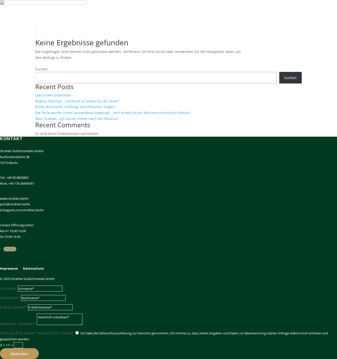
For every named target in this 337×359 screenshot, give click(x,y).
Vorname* (8, 288)
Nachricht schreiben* (18, 323)
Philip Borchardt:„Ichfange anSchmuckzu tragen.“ (76, 106)
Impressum (9, 268)
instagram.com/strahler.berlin (22, 210)
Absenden (19, 354)
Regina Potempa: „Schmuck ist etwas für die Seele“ (77, 101)
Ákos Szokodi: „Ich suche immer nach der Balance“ (77, 118)
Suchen (41, 69)
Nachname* (10, 297)
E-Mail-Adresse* (13, 307)
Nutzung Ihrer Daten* (18, 333)
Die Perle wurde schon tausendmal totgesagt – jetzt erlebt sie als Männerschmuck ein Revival (112, 112)
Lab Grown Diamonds (53, 95)
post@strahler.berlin (15, 204)
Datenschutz (33, 268)
